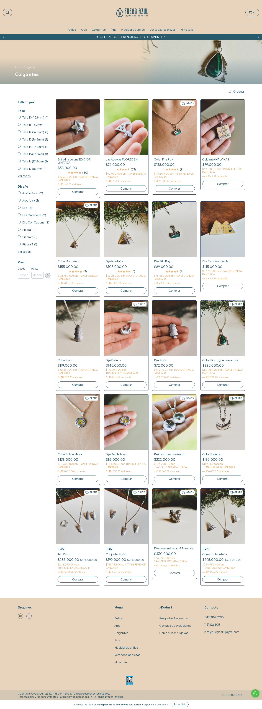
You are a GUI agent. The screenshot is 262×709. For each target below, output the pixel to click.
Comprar (78, 191)
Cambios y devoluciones (175, 625)
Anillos (72, 29)
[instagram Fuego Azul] (20, 616)
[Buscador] (7, 12)
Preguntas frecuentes (174, 618)
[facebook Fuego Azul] (29, 616)
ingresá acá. (83, 696)
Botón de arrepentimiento (108, 696)
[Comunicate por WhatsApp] (255, 693)
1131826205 (212, 624)
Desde (21, 268)
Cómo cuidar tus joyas (173, 633)
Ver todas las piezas (163, 29)
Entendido (180, 704)
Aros (84, 29)
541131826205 (214, 617)
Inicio (18, 67)
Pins (113, 29)
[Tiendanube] (233, 695)
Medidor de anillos (133, 29)
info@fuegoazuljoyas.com (221, 632)
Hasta (34, 268)
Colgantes (99, 29)
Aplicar (47, 275)
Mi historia (187, 29)
